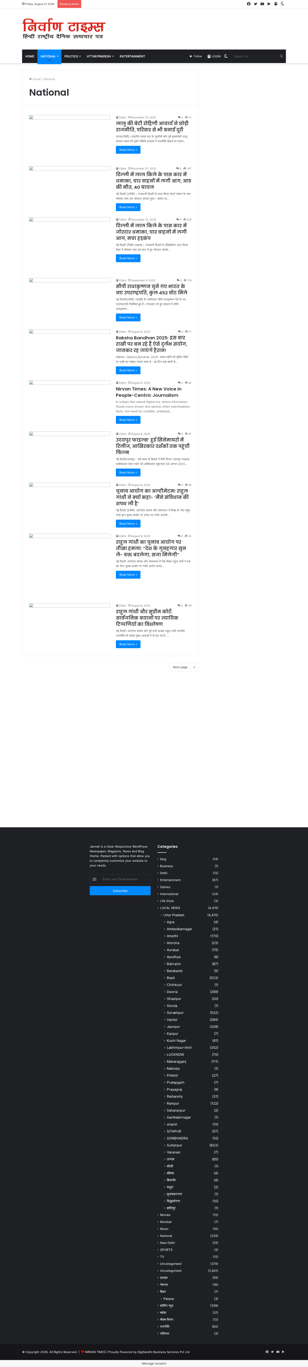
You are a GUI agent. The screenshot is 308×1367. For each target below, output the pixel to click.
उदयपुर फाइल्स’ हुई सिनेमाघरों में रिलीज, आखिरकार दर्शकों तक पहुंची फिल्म (153, 446)
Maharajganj (176, 1061)
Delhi (163, 873)
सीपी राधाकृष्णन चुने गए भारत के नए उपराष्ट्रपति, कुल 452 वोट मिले (151, 289)
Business (166, 866)
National (166, 1236)
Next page (180, 667)
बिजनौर (171, 1180)
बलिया (170, 1173)
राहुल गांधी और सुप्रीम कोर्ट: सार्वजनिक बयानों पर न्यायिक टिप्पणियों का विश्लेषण (147, 618)
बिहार (163, 1291)
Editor (122, 117)
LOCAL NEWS (170, 908)
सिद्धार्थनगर (173, 1201)
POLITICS (71, 56)
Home (29, 56)
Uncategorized (170, 1270)
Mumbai (166, 1222)
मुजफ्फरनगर (174, 1194)
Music (164, 1229)
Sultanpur (174, 1145)
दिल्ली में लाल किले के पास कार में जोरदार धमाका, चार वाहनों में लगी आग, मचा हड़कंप (151, 232)
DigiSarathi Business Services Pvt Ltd (164, 1352)
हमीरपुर (171, 1208)
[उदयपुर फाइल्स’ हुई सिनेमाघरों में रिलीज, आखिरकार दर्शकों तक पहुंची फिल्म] (69, 454)
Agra (170, 922)
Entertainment (170, 880)
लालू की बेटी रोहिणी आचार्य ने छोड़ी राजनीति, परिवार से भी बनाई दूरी (152, 126)
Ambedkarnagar (179, 929)
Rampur (173, 1103)
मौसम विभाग (166, 1319)
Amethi (172, 936)
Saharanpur (176, 1110)
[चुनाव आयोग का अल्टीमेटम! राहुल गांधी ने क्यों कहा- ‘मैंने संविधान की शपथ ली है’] (69, 505)
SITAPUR (174, 1131)
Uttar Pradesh (173, 915)
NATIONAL (48, 56)
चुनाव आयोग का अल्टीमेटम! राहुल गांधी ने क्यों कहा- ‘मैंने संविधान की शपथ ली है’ (152, 497)
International (169, 894)
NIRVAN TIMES (95, 1352)
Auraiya (173, 950)
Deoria (172, 992)
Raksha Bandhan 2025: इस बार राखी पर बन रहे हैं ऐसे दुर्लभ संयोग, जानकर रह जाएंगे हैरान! (151, 344)
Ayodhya (173, 957)
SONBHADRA (177, 1138)
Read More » (128, 149)
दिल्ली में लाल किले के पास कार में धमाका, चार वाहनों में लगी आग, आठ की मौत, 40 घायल (153, 180)
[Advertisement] (199, 23)
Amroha (173, 943)
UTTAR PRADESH (99, 56)
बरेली (170, 1166)
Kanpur (172, 1033)
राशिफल (164, 1333)
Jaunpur (173, 1026)
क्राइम (164, 1277)
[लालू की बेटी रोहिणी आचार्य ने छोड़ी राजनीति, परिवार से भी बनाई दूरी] (69, 138)
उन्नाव (170, 1159)
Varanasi (173, 1152)
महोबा (163, 1312)
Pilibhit (172, 1075)
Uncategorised (170, 1263)
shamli (172, 1124)
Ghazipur (174, 999)
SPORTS (166, 1250)
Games (165, 887)
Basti (171, 978)
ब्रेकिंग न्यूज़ (166, 1305)
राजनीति (164, 1326)
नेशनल (164, 1284)
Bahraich (174, 964)
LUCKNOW (175, 1054)
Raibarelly (175, 1096)
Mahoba (173, 1068)
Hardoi (172, 1019)
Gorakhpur (175, 1013)
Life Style (167, 901)
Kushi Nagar (176, 1040)
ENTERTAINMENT (132, 56)
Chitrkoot (174, 985)
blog (163, 859)
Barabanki (175, 971)
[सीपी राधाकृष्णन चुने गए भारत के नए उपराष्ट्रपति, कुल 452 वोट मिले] (69, 301)
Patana (168, 1299)
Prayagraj (174, 1089)
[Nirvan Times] (64, 29)
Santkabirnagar (179, 1117)
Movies (165, 1215)
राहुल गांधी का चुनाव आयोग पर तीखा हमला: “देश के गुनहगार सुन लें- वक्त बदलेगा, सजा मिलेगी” (151, 548)
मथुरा (170, 1187)
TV (162, 1257)
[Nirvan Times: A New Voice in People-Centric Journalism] (69, 403)
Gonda (172, 1006)
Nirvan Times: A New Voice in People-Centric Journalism (149, 392)
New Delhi (167, 1243)
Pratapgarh (175, 1082)
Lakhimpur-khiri (179, 1047)
